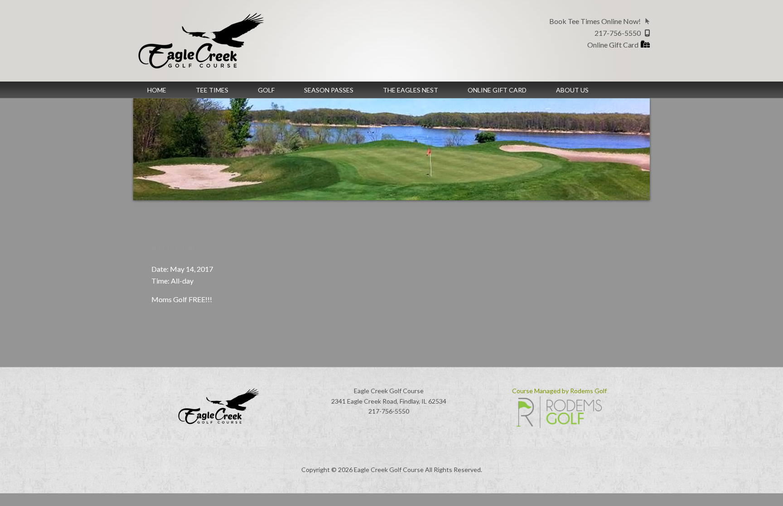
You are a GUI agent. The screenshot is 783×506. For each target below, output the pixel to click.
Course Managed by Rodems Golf (559, 391)
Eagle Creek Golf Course (210, 40)
